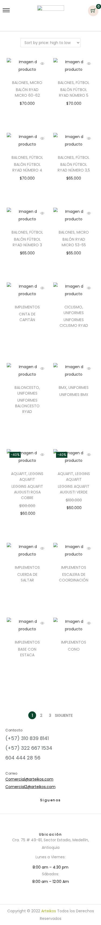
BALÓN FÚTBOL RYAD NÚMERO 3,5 (74, 167)
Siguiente (64, 715)
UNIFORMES (74, 312)
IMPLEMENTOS (27, 307)
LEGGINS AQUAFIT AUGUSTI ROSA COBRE (27, 492)
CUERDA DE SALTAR (27, 577)
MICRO (36, 82)
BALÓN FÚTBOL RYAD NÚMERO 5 (73, 92)
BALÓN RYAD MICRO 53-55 (74, 242)
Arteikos (48, 911)
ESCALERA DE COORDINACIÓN (73, 577)
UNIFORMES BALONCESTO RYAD (27, 406)
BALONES (20, 82)
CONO (74, 649)
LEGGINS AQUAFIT (31, 476)
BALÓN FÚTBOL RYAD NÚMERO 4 (27, 167)
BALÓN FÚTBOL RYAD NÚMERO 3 (27, 242)
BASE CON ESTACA (27, 652)
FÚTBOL (82, 82)
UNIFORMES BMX (73, 394)
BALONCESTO (27, 387)
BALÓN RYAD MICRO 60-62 (27, 92)
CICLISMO (73, 307)
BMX (63, 387)
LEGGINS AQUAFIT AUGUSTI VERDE (73, 489)
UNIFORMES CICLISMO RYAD (74, 322)
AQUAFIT (19, 473)
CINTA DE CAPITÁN (27, 316)
